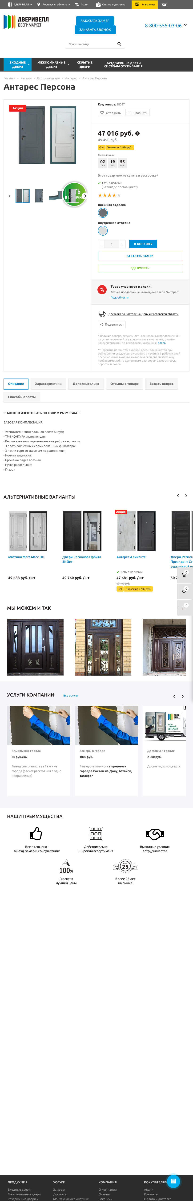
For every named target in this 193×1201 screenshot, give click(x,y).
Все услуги (70, 695)
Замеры (59, 1189)
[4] (114, 195)
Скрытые (84, 64)
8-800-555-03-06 (163, 25)
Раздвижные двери (123, 64)
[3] (109, 195)
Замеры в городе (92, 750)
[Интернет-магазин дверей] (30, 22)
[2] (105, 195)
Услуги (59, 1182)
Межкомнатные (51, 64)
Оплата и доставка (157, 1199)
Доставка (60, 1194)
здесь (161, 342)
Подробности (120, 297)
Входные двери (19, 1189)
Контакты (151, 1194)
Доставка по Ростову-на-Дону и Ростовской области (143, 313)
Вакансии (106, 1199)
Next (85, 196)
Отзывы (104, 1194)
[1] (100, 195)
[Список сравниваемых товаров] (185, 608)
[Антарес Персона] (32, 162)
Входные (17, 64)
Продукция (18, 1182)
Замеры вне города (26, 750)
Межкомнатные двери (24, 1194)
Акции (148, 1189)
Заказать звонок (95, 30)
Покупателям (156, 1182)
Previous (9, 196)
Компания (108, 1182)
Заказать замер (95, 21)
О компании (108, 1189)
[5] (119, 195)
